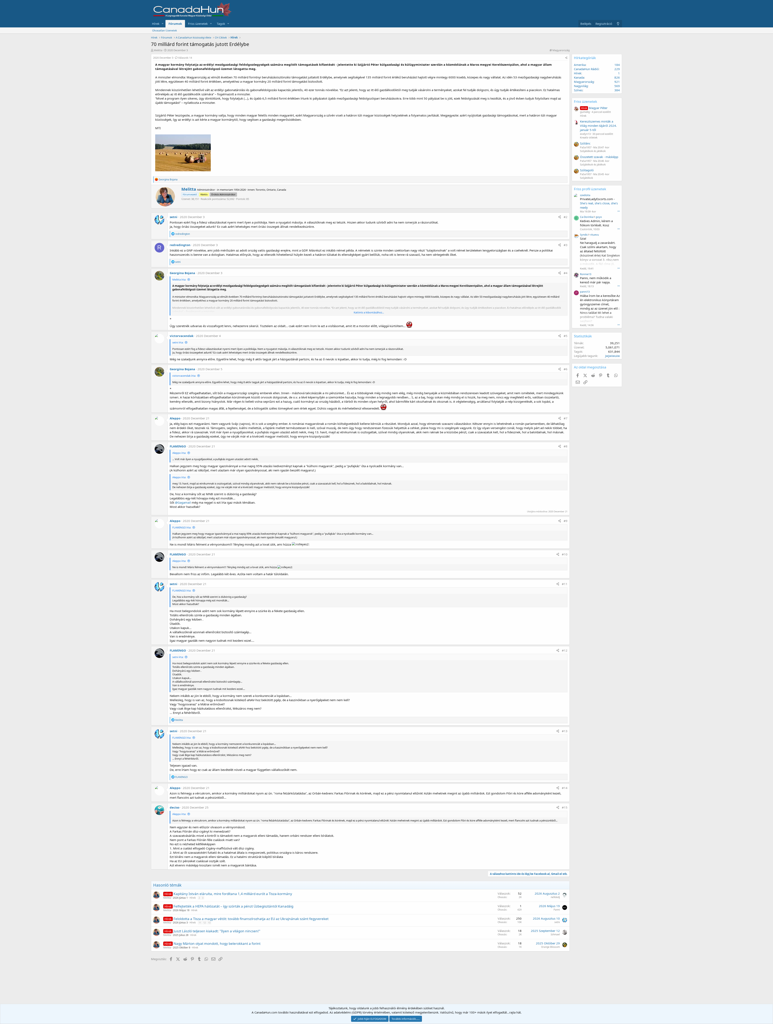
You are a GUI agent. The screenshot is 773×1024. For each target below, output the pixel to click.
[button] (162, 23)
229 (617, 69)
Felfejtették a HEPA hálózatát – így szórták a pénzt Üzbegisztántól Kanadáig (233, 906)
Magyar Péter (594, 108)
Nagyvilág (581, 86)
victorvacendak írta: (184, 375)
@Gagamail (183, 502)
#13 (564, 731)
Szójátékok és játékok (593, 151)
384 (617, 90)
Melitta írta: (179, 279)
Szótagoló (587, 170)
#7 (565, 418)
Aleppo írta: (179, 453)
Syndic (584, 234)
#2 (565, 217)
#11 (564, 584)
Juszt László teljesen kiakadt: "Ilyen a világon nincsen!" (217, 931)
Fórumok (175, 24)
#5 (565, 336)
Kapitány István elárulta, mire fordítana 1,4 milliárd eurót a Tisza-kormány (233, 893)
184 (617, 65)
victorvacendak (181, 336)
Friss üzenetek (198, 24)
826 (617, 77)
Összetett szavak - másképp (599, 157)
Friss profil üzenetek (590, 189)
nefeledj (555, 897)
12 (204, 922)
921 (617, 82)
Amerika (580, 65)
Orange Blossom (550, 947)
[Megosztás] (566, 58)
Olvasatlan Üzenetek (164, 30)
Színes (578, 90)
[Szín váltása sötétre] (618, 23)
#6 (565, 369)
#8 (565, 446)
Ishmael (555, 934)
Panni (557, 909)
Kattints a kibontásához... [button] (369, 312)
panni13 (585, 291)
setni (173, 217)
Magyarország (561, 50)
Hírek (155, 24)
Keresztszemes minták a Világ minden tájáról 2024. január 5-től (598, 125)
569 (617, 86)
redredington (180, 245)
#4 (565, 273)
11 (200, 922)
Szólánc (585, 143)
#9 (565, 521)
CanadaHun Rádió (586, 69)
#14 (564, 788)
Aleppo (175, 418)
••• (618, 211)
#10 (564, 554)
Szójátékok (586, 178)
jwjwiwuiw (612, 356)
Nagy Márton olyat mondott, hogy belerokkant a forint (217, 943)
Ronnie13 (585, 274)
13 (209, 922)
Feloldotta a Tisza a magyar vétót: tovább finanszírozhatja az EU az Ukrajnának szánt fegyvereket (251, 918)
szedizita (585, 195)
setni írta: (177, 342)
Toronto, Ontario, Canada (271, 189)
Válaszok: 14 (185, 57)
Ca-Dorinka (586, 217)
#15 (564, 807)
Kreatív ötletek (588, 137)
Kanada (579, 77)
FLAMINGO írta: (181, 527)
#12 (564, 650)
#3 (565, 245)
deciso (174, 807)
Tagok (221, 24)
